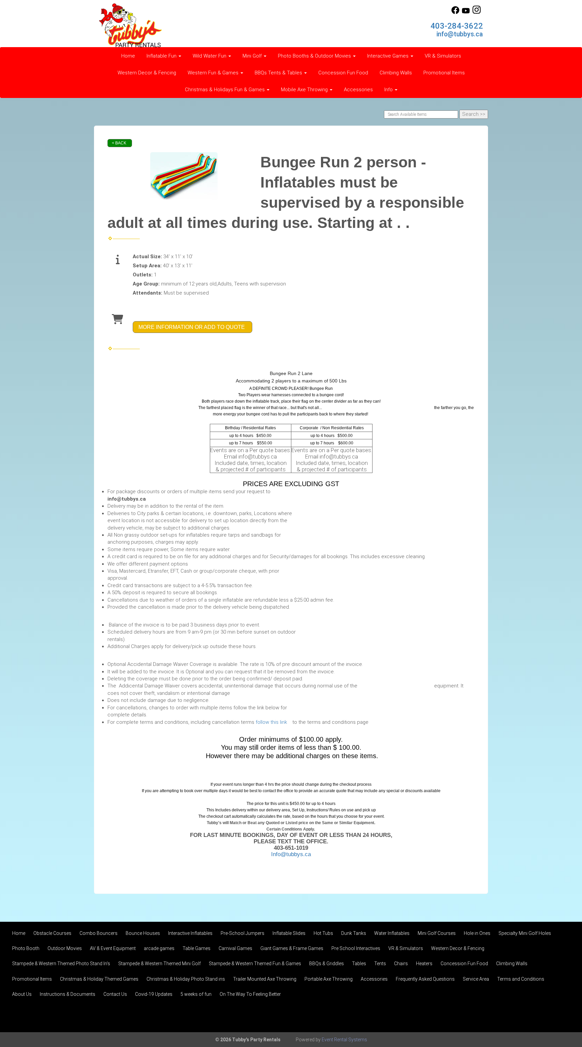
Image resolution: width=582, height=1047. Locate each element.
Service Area (476, 979)
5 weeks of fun (196, 994)
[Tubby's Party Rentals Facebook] (455, 12)
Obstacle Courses (52, 933)
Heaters (424, 963)
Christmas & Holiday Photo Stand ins (186, 979)
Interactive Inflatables (190, 933)
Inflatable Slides (288, 933)
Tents (380, 963)
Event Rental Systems (344, 1039)
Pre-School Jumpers (242, 933)
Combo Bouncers (98, 933)
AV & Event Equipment (113, 948)
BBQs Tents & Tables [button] (279, 73)
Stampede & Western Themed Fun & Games (255, 963)
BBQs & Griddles (326, 963)
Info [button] (389, 90)
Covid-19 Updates (153, 994)
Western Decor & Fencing (147, 73)
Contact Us (115, 994)
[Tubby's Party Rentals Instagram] (477, 12)
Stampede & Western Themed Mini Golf (159, 963)
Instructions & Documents (67, 994)
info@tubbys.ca (460, 34)
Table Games (197, 948)
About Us (22, 994)
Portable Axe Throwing (328, 979)
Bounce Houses (143, 933)
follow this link (273, 722)
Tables (359, 963)
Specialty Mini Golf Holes (524, 933)
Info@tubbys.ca (291, 854)
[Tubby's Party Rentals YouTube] (466, 12)
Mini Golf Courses (437, 933)
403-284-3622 (456, 26)
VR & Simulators (443, 56)
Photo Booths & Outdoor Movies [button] (315, 56)
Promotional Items (444, 73)
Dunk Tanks (353, 933)
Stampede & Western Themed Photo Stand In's (61, 963)
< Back (119, 143)
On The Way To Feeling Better (250, 994)
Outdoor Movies (64, 948)
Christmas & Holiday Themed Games (99, 979)
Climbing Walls (396, 73)
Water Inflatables (392, 933)
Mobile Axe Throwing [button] (305, 90)
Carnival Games (235, 948)
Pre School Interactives (355, 948)
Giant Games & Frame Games (291, 948)
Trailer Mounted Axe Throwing (264, 979)
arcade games (159, 948)
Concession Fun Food (343, 73)
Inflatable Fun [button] (162, 56)
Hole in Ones (477, 933)
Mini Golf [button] (253, 56)
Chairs (401, 963)
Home (128, 56)
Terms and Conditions (520, 979)
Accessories (358, 90)
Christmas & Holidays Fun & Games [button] (225, 90)
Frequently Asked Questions (425, 979)
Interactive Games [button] (388, 56)
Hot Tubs (323, 933)
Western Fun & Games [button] (214, 73)
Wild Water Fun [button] (210, 56)
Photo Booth (25, 948)
